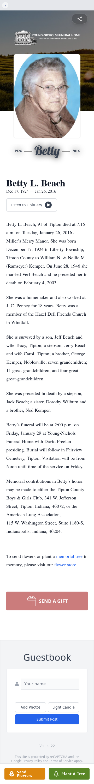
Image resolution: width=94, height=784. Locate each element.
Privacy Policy (32, 761)
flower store (65, 564)
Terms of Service (61, 761)
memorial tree (69, 556)
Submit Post (47, 719)
